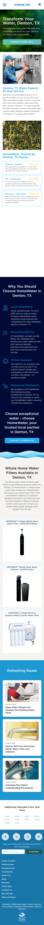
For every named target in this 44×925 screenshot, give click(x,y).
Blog (4, 879)
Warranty (22, 909)
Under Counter (8, 861)
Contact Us (7, 890)
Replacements (8, 868)
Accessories (7, 872)
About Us (6, 875)
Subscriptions (28, 907)
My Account (7, 893)
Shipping (17, 907)
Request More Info (22, 42)
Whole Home (8, 864)
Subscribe (34, 852)
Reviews (5, 882)
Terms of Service (34, 904)
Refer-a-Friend (8, 897)
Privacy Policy (7, 907)
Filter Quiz (7, 886)
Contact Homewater (22, 440)
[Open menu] (4, 5)
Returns (38, 907)
